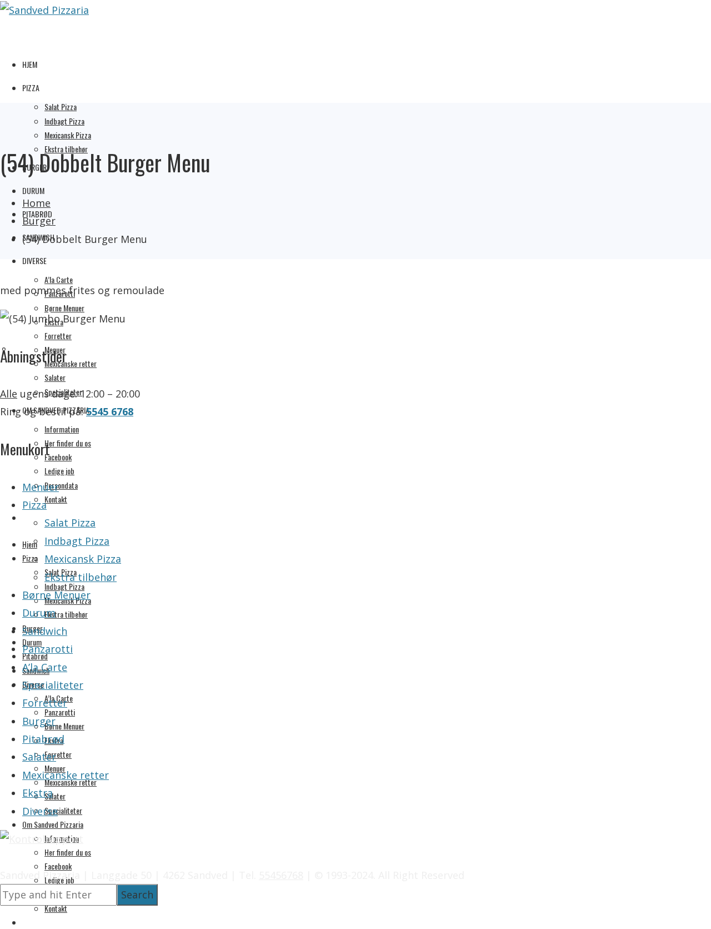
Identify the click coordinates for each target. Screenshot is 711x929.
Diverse (34, 260)
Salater (55, 377)
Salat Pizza (60, 106)
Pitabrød (43, 739)
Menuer (40, 487)
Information (61, 429)
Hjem (29, 64)
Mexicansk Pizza (67, 135)
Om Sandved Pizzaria (52, 824)
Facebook (58, 457)
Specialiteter (63, 810)
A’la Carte (58, 279)
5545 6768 (109, 411)
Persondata (61, 485)
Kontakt (55, 499)
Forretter (58, 335)
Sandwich (44, 631)
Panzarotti (59, 712)
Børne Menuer (64, 308)
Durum (33, 190)
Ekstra (37, 792)
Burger (39, 721)
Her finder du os (67, 443)
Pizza (30, 87)
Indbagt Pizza (64, 121)
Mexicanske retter (70, 363)
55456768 (281, 875)
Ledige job (59, 470)
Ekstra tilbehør (66, 614)
